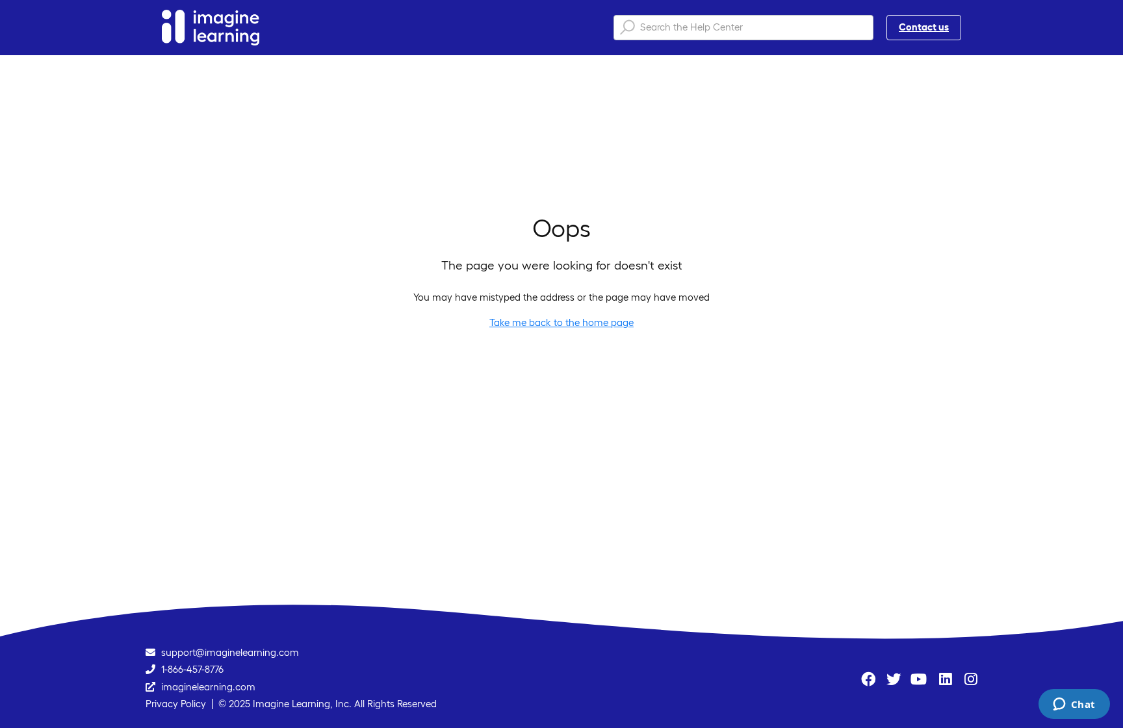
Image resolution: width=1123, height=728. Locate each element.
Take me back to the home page (561, 322)
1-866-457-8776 (192, 669)
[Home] (210, 27)
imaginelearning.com (208, 686)
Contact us (924, 26)
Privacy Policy (176, 703)
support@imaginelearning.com (230, 652)
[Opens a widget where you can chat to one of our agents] (1074, 705)
